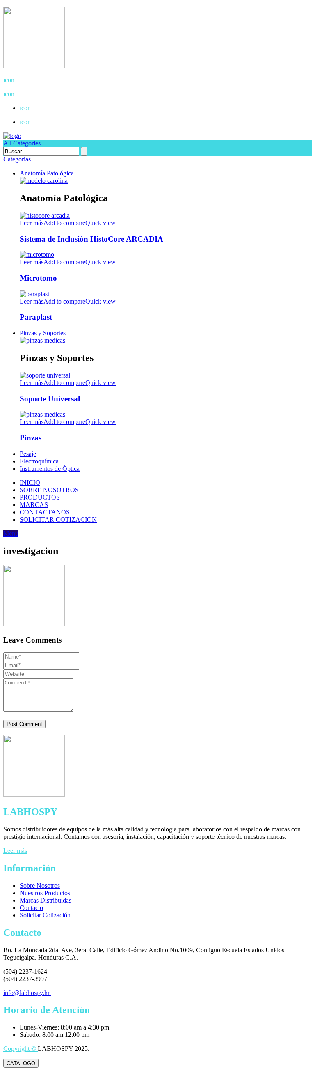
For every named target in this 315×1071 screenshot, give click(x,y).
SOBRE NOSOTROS (49, 489)
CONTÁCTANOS (45, 512)
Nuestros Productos (45, 892)
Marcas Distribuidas (45, 900)
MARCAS (34, 504)
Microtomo (38, 278)
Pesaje (28, 453)
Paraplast (36, 317)
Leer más (15, 850)
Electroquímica (39, 461)
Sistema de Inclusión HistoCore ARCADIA (91, 239)
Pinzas (30, 437)
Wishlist (36, 107)
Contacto (31, 907)
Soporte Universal (50, 398)
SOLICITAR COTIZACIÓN (58, 519)
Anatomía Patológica (47, 173)
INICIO (30, 482)
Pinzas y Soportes (43, 332)
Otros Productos (46, 121)
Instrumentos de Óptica (50, 468)
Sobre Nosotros (40, 885)
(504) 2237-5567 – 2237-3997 (49, 79)
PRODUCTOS (40, 497)
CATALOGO (21, 1063)
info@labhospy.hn (33, 93)
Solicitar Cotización (45, 915)
